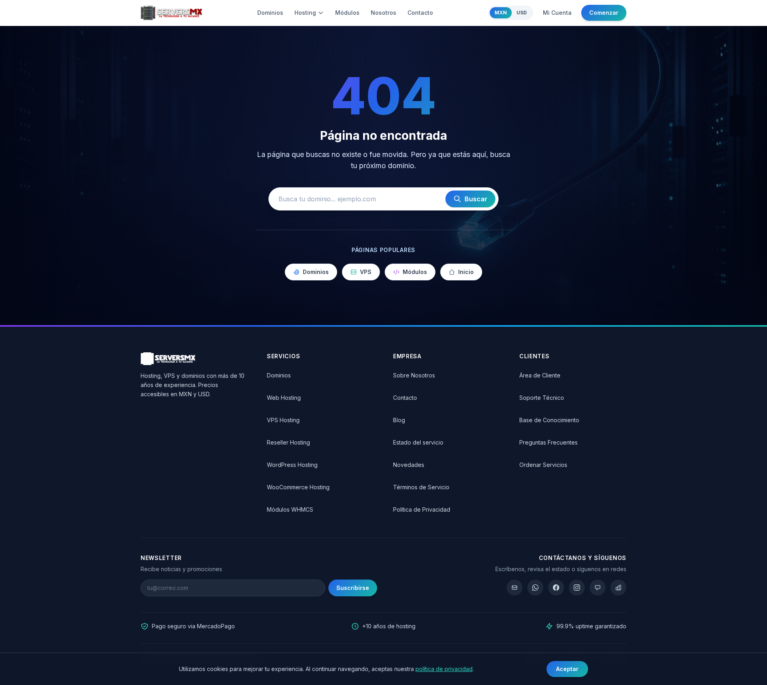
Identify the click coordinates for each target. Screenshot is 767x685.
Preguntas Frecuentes (548, 442)
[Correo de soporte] (515, 588)
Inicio (466, 271)
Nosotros (383, 12)
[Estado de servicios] (618, 588)
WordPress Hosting (292, 464)
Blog (399, 420)
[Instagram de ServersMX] (577, 588)
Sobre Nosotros (414, 375)
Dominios (270, 12)
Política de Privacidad (421, 509)
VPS (366, 271)
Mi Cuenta (557, 12)
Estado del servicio (418, 442)
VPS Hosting (283, 420)
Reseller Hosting (288, 442)
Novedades (408, 464)
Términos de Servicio (421, 487)
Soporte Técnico (541, 397)
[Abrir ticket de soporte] (598, 588)
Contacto (420, 12)
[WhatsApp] (535, 588)
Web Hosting (284, 397)
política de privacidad (444, 668)
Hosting (305, 12)
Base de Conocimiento (549, 420)
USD (522, 13)
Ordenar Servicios (543, 464)
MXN (501, 13)
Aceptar (567, 668)
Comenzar (603, 12)
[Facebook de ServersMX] (556, 588)
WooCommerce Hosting (298, 487)
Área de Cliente (539, 375)
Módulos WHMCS (290, 509)
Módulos (347, 12)
